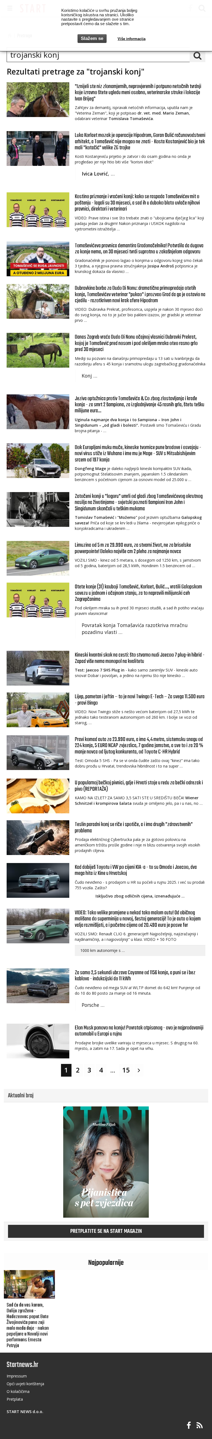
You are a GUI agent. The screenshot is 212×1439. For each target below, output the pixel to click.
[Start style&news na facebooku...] (189, 1426)
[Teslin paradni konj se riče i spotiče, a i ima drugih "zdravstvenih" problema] (38, 837)
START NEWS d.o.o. (25, 1411)
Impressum (17, 1376)
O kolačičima (18, 1391)
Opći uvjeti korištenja (25, 1383)
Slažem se (92, 38)
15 (126, 1070)
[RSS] (199, 1426)
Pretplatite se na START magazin (106, 1231)
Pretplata (15, 1399)
